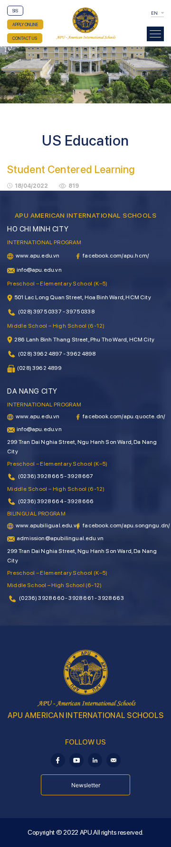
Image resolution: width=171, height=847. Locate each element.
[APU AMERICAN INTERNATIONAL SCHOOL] (85, 22)
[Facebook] (58, 759)
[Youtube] (76, 759)
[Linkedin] (95, 759)
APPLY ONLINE (25, 24)
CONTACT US (24, 38)
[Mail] (113, 759)
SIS (15, 10)
